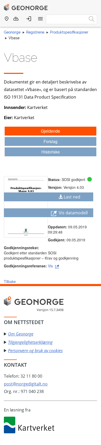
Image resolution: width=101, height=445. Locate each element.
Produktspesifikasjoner (69, 32)
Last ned (72, 197)
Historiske (50, 152)
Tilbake (10, 281)
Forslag (50, 141)
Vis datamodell (73, 213)
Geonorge (12, 32)
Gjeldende (50, 131)
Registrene (35, 32)
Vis (51, 265)
